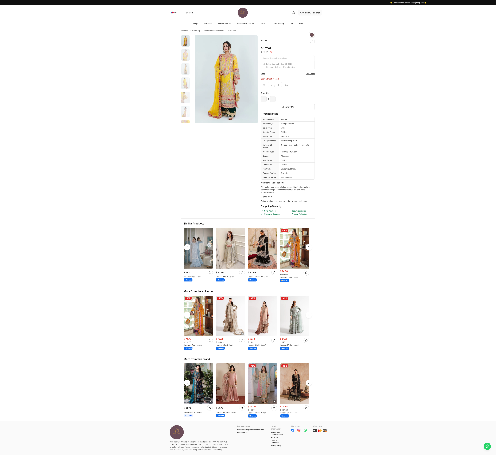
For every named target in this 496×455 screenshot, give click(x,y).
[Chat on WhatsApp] (487, 446)
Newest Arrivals (244, 23)
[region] (185, 79)
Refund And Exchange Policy (277, 433)
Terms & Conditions (275, 441)
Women (184, 30)
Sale (301, 23)
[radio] (264, 84)
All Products (223, 23)
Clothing (196, 30)
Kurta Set (232, 30)
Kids (291, 23)
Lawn (262, 23)
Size (263, 73)
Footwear (208, 23)
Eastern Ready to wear (214, 30)
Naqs (195, 23)
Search (189, 12)
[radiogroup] (288, 84)
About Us (274, 437)
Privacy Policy (276, 446)
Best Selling (278, 23)
